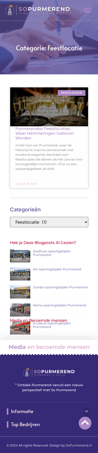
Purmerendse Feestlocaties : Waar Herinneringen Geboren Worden (44, 133)
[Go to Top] (85, 422)
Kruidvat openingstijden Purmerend (52, 325)
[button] (87, 10)
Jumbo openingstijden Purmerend (60, 287)
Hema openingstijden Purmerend (59, 305)
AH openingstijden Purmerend (57, 269)
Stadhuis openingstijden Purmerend (52, 253)
